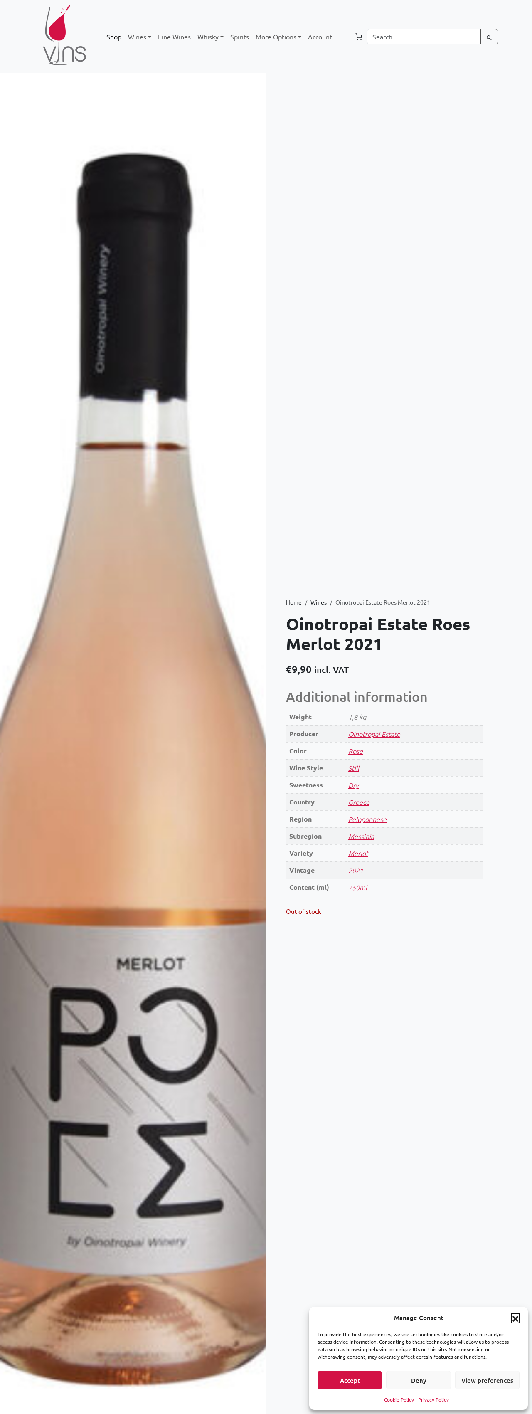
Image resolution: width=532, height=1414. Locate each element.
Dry (353, 785)
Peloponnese (367, 819)
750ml (357, 887)
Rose (355, 750)
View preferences (487, 1380)
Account (320, 36)
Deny (418, 1380)
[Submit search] (489, 36)
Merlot (358, 853)
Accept (350, 1380)
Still (353, 767)
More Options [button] (276, 36)
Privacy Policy (433, 1399)
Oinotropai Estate (374, 733)
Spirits (239, 36)
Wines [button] (137, 36)
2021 (355, 870)
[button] (515, 1317)
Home (294, 602)
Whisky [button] (208, 36)
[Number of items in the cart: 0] (358, 36)
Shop (113, 36)
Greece (358, 802)
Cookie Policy (399, 1399)
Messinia (361, 836)
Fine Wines (174, 36)
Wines (318, 602)
